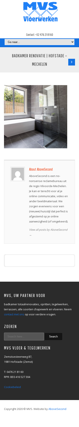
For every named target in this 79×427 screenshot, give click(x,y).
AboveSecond (57, 409)
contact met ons (14, 314)
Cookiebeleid (12, 387)
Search (53, 336)
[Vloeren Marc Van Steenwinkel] (39, 12)
